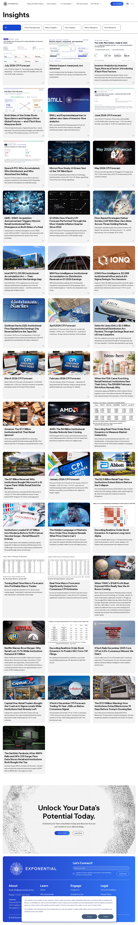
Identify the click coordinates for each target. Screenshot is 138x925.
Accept (89, 916)
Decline (105, 916)
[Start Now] (24, 61)
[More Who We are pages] (100, 3)
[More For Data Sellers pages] (72, 3)
